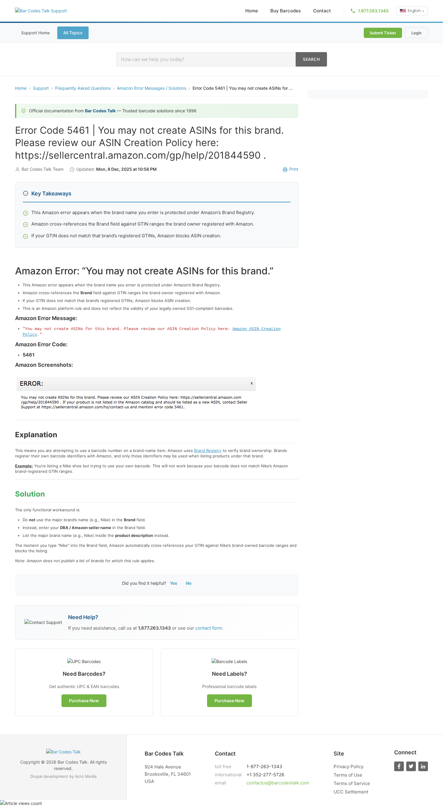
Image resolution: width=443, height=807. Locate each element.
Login (416, 32)
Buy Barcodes (285, 11)
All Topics (73, 32)
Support (41, 88)
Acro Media (85, 776)
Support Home (35, 32)
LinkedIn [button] (423, 766)
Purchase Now (84, 700)
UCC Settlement (351, 792)
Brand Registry (208, 450)
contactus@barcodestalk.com (278, 783)
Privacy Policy (348, 766)
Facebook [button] (399, 766)
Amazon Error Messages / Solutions (151, 88)
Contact (322, 11)
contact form (208, 628)
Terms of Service (352, 783)
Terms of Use (348, 775)
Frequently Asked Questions (83, 88)
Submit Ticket (383, 32)
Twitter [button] (411, 766)
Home (251, 11)
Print (293, 169)
